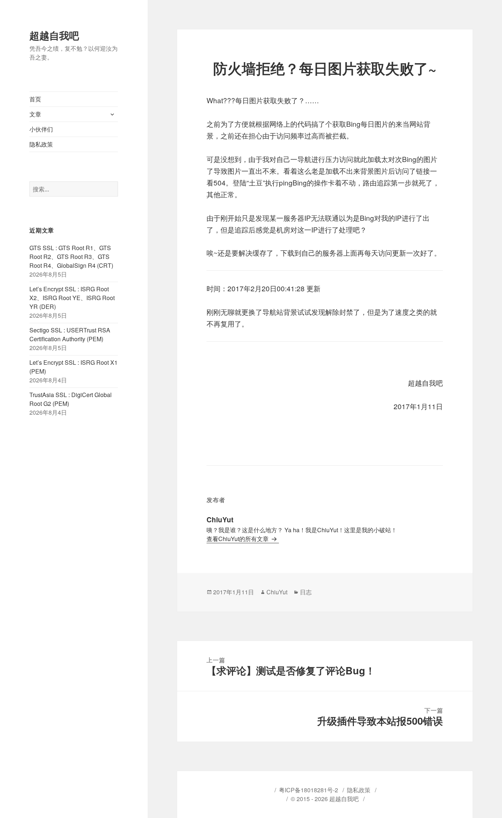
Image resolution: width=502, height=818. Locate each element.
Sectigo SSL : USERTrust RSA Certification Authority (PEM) (69, 334)
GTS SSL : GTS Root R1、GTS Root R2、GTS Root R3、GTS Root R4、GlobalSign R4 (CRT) (71, 257)
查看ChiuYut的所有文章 (238, 538)
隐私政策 (41, 144)
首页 (35, 99)
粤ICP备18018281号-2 (308, 790)
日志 (306, 592)
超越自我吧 (54, 35)
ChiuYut (276, 592)
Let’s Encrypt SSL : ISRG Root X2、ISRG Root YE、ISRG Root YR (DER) (72, 298)
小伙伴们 (41, 129)
